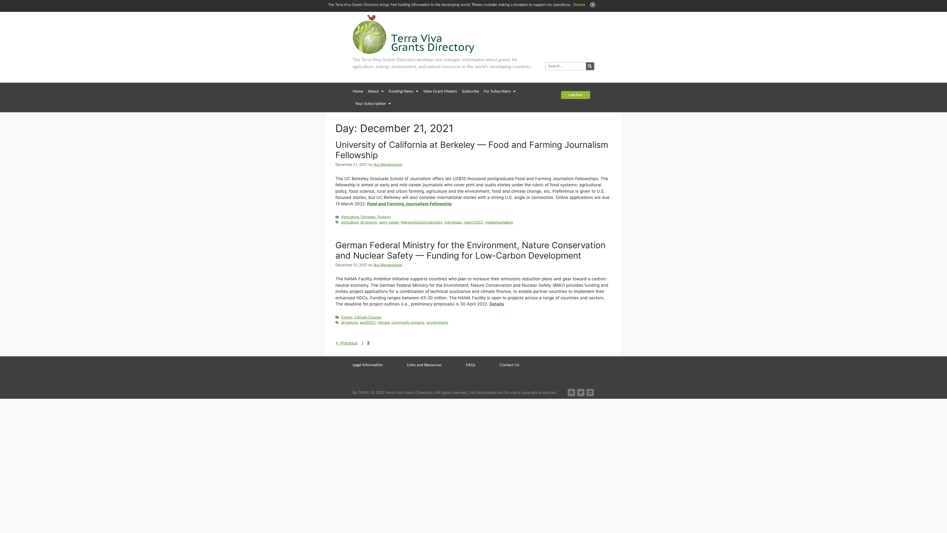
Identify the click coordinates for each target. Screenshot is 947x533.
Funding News (401, 91)
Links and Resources (424, 365)
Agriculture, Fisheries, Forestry (366, 217)
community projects (407, 322)
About (373, 91)
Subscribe (470, 91)
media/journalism (499, 222)
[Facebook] (571, 392)
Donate (579, 5)
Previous (346, 343)
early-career (389, 222)
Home (358, 91)
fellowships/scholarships (421, 222)
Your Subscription (370, 104)
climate (383, 322)
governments (437, 322)
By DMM (360, 393)
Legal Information (368, 365)
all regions (368, 222)
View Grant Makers (440, 91)
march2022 (473, 222)
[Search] (590, 66)
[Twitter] (580, 392)
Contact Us (509, 365)
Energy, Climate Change (361, 317)
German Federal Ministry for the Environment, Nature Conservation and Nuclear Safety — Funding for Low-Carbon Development (470, 250)
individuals (453, 222)
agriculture (349, 222)
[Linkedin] (590, 392)
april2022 (368, 322)
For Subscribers (497, 91)
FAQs (470, 365)
